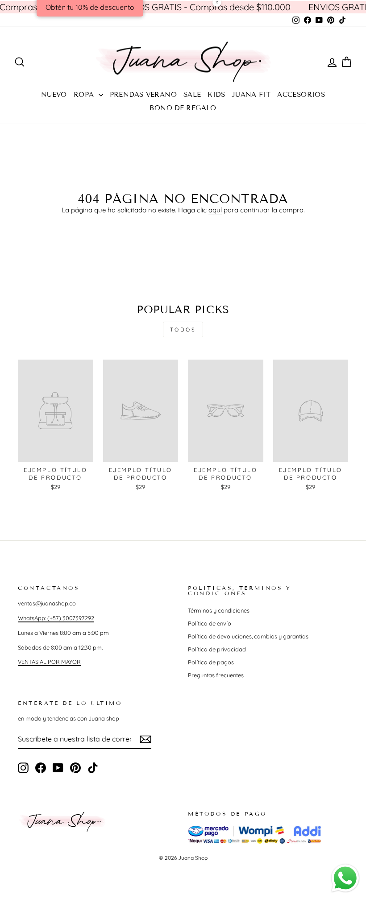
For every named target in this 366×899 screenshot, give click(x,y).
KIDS (216, 95)
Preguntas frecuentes (216, 675)
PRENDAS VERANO (143, 95)
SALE (192, 95)
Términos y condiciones (219, 610)
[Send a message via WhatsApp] (345, 878)
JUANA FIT (251, 95)
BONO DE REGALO (183, 108)
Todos (183, 329)
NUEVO (54, 95)
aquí (215, 210)
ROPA (85, 95)
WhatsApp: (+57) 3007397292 (56, 617)
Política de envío (209, 623)
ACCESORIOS (301, 95)
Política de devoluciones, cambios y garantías (248, 636)
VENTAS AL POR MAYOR (49, 661)
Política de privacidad (217, 649)
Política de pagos (211, 662)
